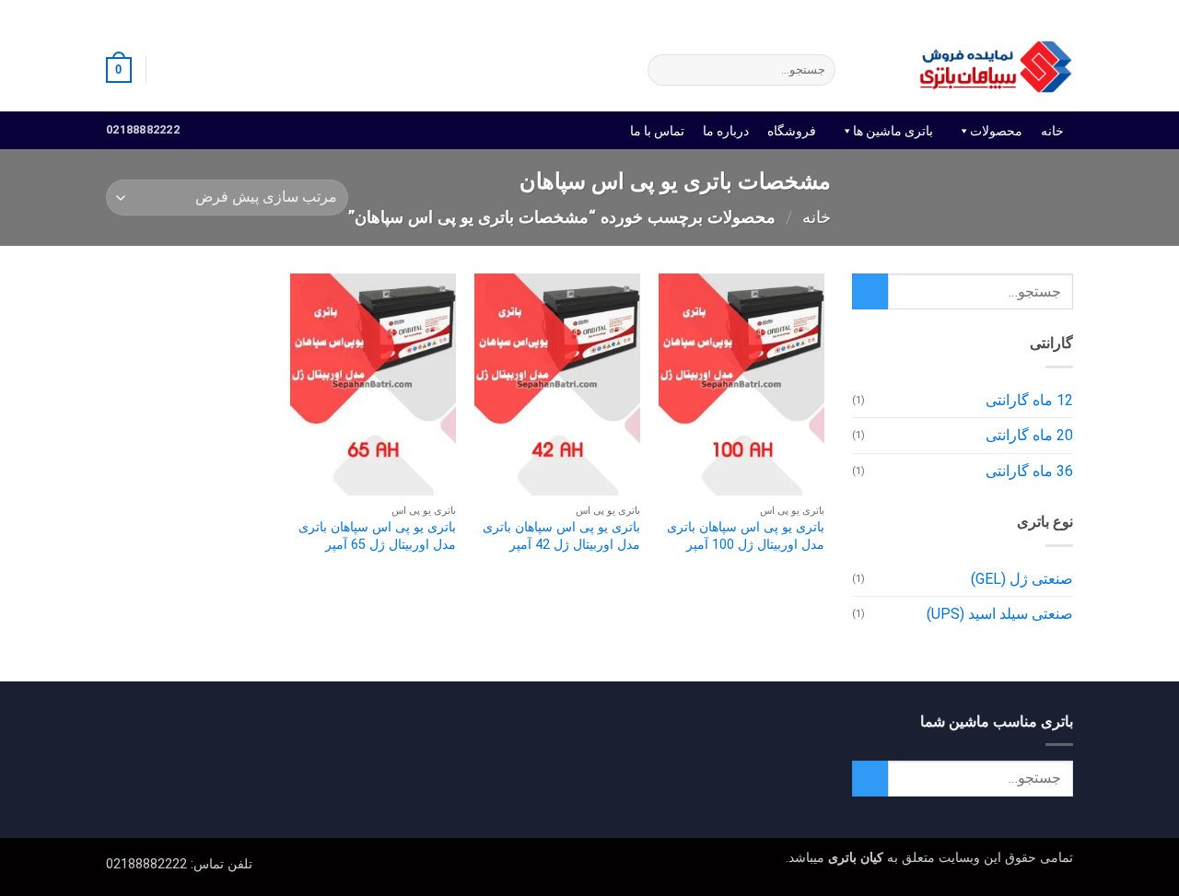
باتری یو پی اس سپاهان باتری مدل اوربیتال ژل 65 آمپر (377, 536)
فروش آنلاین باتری (1027, 13)
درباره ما (726, 130)
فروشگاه (791, 130)
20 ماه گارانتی (1029, 435)
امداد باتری (818, 13)
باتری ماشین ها (893, 130)
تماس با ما (657, 130)
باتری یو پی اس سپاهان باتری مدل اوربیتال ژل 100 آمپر (745, 536)
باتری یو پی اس (731, 13)
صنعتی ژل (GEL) (1022, 579)
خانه (1052, 130)
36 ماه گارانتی (1029, 471)
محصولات (996, 130)
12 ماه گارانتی (1029, 400)
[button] (168, 70)
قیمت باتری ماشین (914, 13)
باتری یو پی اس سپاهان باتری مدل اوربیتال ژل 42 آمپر (561, 536)
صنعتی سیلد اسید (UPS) (1000, 614)
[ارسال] (665, 70)
